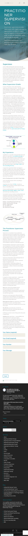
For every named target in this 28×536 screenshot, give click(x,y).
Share (5, 413)
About (5, 437)
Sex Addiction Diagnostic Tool (10, 476)
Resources (6, 473)
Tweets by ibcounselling (8, 421)
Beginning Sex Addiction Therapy (11, 446)
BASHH (11, 190)
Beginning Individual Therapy (10, 439)
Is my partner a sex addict (9, 458)
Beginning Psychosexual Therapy (11, 442)
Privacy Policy (7, 467)
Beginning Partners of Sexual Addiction (12, 440)
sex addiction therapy (17, 156)
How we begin (7, 453)
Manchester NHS (6, 190)
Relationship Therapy (8, 471)
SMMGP (15, 190)
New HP (5, 460)
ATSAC (11, 127)
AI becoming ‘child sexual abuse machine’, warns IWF (14, 403)
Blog (5, 448)
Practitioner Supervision (9, 464)
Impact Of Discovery (8, 455)
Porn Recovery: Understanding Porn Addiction (14, 491)
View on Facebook (6, 411)
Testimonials (6, 478)
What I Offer (6, 480)
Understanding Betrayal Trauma (11, 489)
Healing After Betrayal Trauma (10, 487)
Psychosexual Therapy (9, 469)
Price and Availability (8, 466)
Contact (5, 449)
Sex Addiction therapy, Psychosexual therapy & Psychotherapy (13, 390)
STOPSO (4, 185)
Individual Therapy (8, 457)
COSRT (20, 164)
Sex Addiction (7, 475)
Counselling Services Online (10, 495)
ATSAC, (15, 184)
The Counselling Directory (8, 165)
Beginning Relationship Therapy (11, 444)
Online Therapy (7, 462)
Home (5, 451)
